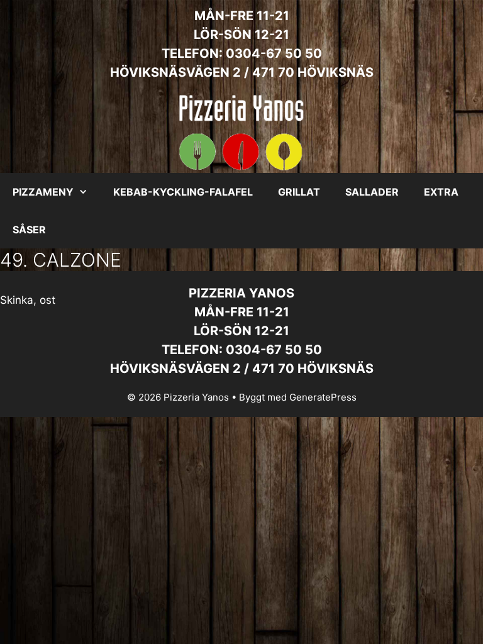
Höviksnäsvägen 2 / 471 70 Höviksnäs (242, 72)
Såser (29, 229)
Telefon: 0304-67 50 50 (242, 53)
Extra (441, 192)
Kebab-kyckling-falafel (183, 192)
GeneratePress (323, 397)
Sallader (372, 192)
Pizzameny (43, 192)
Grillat (299, 192)
